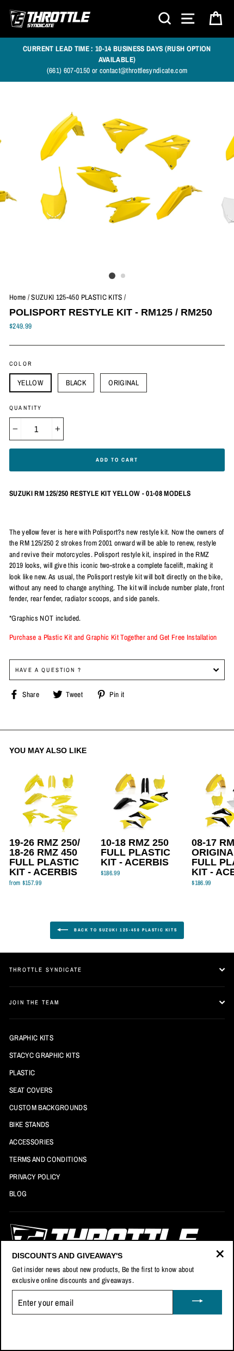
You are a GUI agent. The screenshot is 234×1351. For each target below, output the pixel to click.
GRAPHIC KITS (31, 1038)
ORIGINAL (123, 382)
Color (20, 363)
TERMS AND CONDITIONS (48, 1159)
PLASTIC (22, 1072)
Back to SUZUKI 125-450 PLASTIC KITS (124, 929)
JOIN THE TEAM (34, 1002)
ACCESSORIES (31, 1142)
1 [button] (112, 275)
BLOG (18, 1193)
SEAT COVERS (31, 1090)
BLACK (76, 382)
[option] (117, 59)
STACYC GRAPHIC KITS (44, 1055)
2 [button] (123, 276)
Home (17, 297)
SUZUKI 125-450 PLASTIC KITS (76, 297)
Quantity (25, 407)
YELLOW (30, 382)
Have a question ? (48, 670)
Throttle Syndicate (45, 969)
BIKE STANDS (29, 1124)
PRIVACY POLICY (34, 1177)
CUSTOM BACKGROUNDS (48, 1107)
